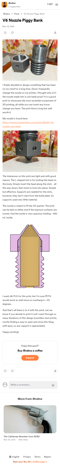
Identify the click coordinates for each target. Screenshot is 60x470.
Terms (37, 456)
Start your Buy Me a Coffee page (29, 461)
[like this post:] (5, 32)
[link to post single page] (30, 423)
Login (50, 4)
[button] (56, 4)
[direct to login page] (33, 385)
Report (47, 456)
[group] (30, 424)
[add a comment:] (12, 32)
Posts (16, 14)
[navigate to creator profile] (4, 4)
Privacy (27, 456)
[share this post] (55, 32)
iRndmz (11, 3)
